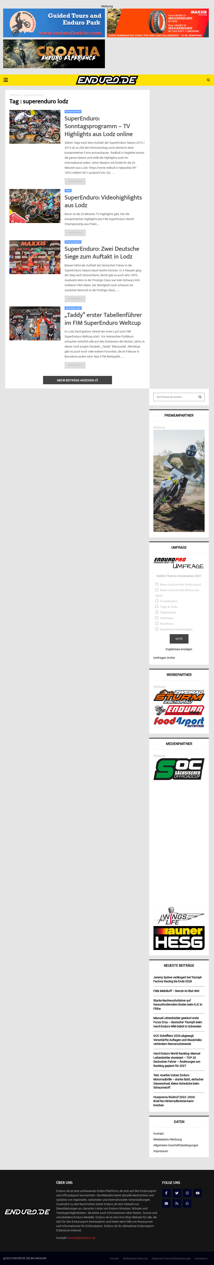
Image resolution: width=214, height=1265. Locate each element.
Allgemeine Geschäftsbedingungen (175, 1145)
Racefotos (166, 623)
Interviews (166, 618)
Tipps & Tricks (169, 607)
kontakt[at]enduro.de (82, 1238)
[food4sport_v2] (179, 727)
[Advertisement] (179, 844)
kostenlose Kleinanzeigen (176, 629)
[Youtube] (198, 1193)
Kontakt (158, 1133)
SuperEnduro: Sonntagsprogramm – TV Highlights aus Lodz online (99, 127)
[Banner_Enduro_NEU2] (54, 11)
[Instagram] (187, 1193)
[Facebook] (166, 1193)
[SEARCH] (200, 397)
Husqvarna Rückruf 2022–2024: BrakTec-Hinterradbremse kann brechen (174, 1101)
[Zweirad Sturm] (179, 702)
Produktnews (168, 601)
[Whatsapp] (187, 1203)
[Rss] (177, 1203)
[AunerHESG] (179, 949)
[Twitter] (177, 1193)
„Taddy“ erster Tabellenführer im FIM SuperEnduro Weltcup (103, 319)
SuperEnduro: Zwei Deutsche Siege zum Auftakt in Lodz (102, 253)
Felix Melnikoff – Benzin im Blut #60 (176, 991)
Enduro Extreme (73, 111)
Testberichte (168, 612)
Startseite (15, 95)
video (68, 190)
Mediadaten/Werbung (167, 1139)
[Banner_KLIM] (179, 531)
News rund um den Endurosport (180, 584)
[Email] (166, 1203)
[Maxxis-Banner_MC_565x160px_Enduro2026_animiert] (158, 11)
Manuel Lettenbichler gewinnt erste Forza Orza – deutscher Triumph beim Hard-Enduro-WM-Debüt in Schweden (177, 1022)
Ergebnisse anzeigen (179, 649)
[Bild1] (54, 42)
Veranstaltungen (73, 308)
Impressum (160, 1151)
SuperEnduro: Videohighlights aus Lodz (103, 202)
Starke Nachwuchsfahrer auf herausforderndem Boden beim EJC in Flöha (177, 1004)
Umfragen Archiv (164, 657)
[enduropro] (179, 714)
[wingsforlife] (179, 923)
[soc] (179, 779)
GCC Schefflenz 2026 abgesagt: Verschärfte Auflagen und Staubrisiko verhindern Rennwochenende (177, 1040)
